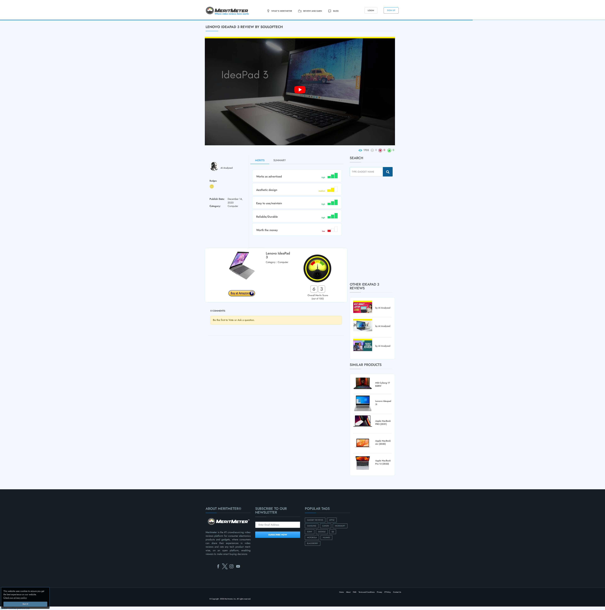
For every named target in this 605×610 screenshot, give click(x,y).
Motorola (312, 537)
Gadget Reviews (315, 520)
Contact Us (397, 592)
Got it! (25, 604)
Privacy (379, 592)
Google (322, 531)
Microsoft (340, 525)
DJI (333, 531)
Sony (309, 531)
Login (371, 10)
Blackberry (312, 543)
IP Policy (387, 592)
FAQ (354, 592)
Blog (336, 10)
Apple (331, 520)
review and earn (312, 10)
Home (341, 592)
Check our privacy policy (15, 597)
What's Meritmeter (281, 10)
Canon (325, 525)
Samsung (311, 525)
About (348, 592)
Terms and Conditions (367, 592)
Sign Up (391, 10)
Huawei (326, 537)
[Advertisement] (373, 229)
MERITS (260, 160)
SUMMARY (279, 160)
